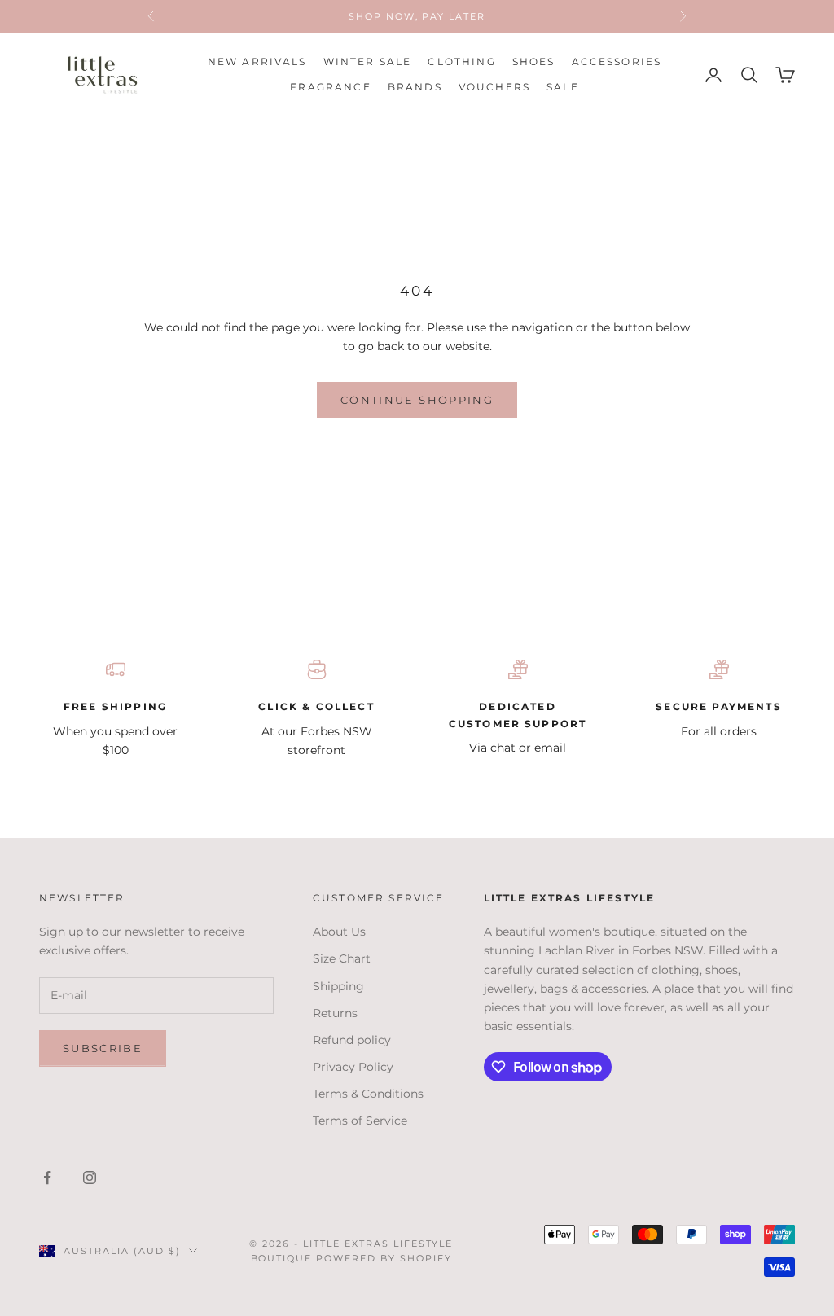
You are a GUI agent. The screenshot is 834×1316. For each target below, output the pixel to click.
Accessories (617, 61)
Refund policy (352, 1040)
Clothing (461, 61)
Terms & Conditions (368, 1093)
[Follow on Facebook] (47, 1177)
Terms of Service (360, 1120)
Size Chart (342, 958)
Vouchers (494, 87)
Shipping (338, 986)
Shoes (533, 61)
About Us (339, 931)
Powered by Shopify (384, 1258)
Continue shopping (417, 399)
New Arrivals (257, 61)
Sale (562, 87)
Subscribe (103, 1048)
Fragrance (330, 87)
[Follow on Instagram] (89, 1177)
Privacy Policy (353, 1066)
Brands (415, 87)
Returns (335, 1013)
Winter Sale (367, 61)
